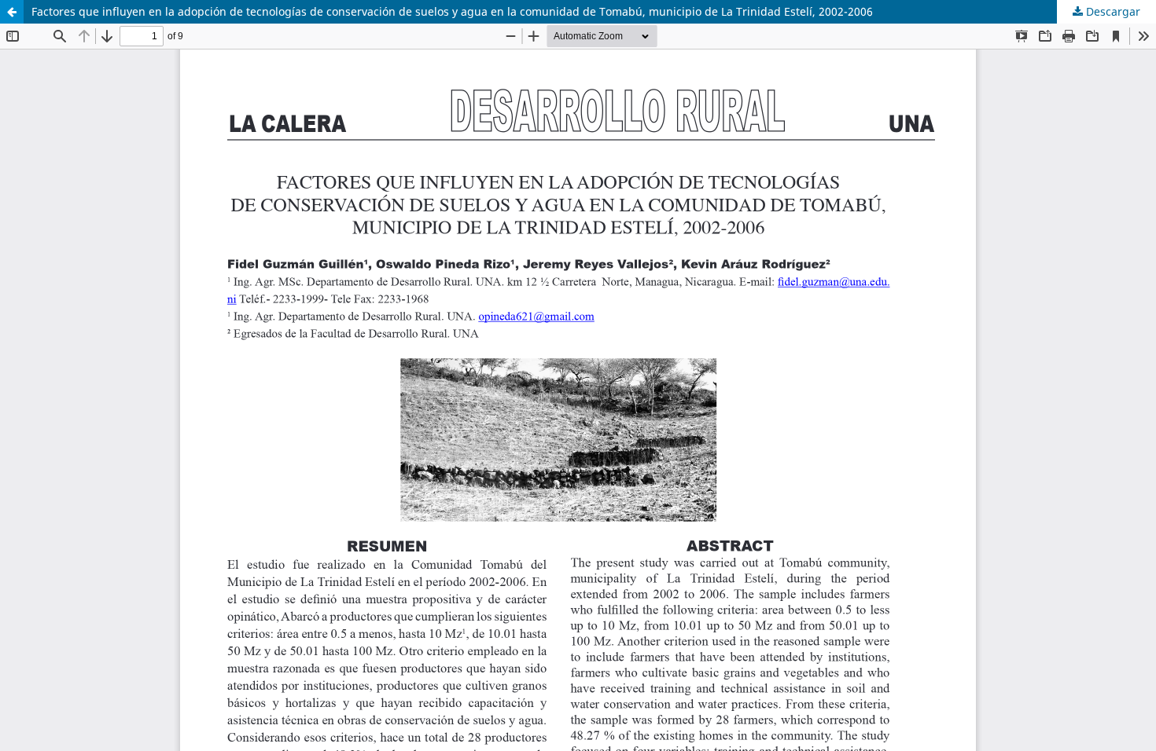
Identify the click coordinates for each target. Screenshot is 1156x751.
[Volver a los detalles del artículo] (12, 12)
